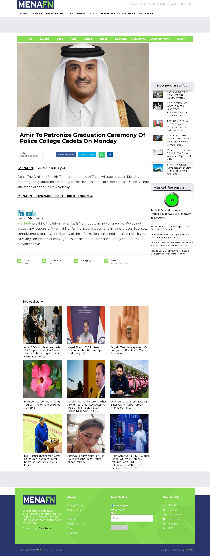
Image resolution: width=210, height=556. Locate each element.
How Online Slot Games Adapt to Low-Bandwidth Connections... (170, 228)
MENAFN (25, 168)
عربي (173, 4)
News (36, 13)
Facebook (174, 505)
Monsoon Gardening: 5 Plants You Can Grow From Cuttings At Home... (42, 404)
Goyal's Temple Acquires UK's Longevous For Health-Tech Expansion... (129, 350)
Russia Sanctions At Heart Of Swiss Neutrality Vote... (177, 94)
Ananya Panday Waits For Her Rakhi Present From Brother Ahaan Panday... (85, 458)
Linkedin (173, 523)
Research (107, 13)
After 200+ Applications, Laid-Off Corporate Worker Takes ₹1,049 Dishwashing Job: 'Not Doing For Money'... (42, 352)
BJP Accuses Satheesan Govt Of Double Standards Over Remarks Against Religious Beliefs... (42, 460)
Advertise (72, 519)
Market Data (86, 13)
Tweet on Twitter (87, 154)
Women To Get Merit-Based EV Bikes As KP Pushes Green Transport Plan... (130, 404)
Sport (178, 38)
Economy (121, 38)
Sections (145, 13)
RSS (171, 528)
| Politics (101, 38)
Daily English (120, 505)
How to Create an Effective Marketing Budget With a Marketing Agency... (170, 252)
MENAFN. (41, 550)
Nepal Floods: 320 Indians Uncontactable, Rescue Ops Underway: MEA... (84, 350)
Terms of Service (76, 505)
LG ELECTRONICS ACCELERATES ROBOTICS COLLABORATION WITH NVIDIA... (177, 109)
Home (23, 13)
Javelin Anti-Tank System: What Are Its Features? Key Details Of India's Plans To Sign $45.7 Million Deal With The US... (86, 406)
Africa (87, 38)
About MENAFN (76, 523)
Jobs (69, 528)
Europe (44, 38)
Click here (44, 528)
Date (23, 153)
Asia (73, 38)
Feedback (72, 533)
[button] (182, 4)
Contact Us (73, 514)
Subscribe (119, 527)
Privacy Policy (74, 510)
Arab (60, 38)
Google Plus (175, 514)
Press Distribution (58, 13)
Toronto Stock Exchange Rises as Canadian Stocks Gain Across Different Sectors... (172, 244)
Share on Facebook (66, 154)
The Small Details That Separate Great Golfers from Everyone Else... (170, 236)
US (26, 38)
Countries (126, 13)
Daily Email (174, 519)
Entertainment (155, 38)
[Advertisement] (106, 25)
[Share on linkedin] (110, 154)
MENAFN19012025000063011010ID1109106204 (55, 196)
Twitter (172, 510)
